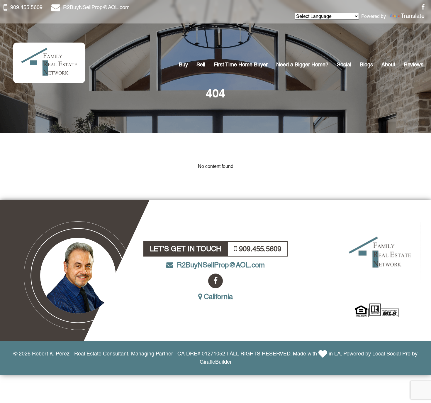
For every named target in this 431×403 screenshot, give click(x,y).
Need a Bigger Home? (302, 64)
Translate (413, 15)
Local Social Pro (391, 353)
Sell (200, 64)
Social (344, 64)
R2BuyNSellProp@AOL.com (96, 7)
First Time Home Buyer (241, 64)
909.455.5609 (26, 7)
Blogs (366, 64)
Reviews (413, 64)
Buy (183, 64)
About (388, 64)
